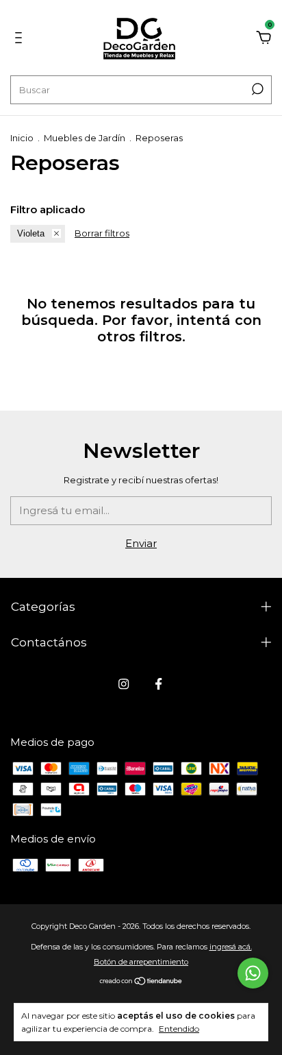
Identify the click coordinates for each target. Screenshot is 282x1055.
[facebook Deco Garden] (158, 684)
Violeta (30, 233)
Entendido (179, 1028)
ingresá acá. (230, 946)
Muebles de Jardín (84, 137)
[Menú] (20, 39)
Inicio (22, 137)
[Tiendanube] (141, 982)
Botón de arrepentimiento (141, 962)
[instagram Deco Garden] (123, 684)
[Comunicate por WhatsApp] (253, 973)
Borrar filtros (102, 233)
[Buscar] (256, 89)
